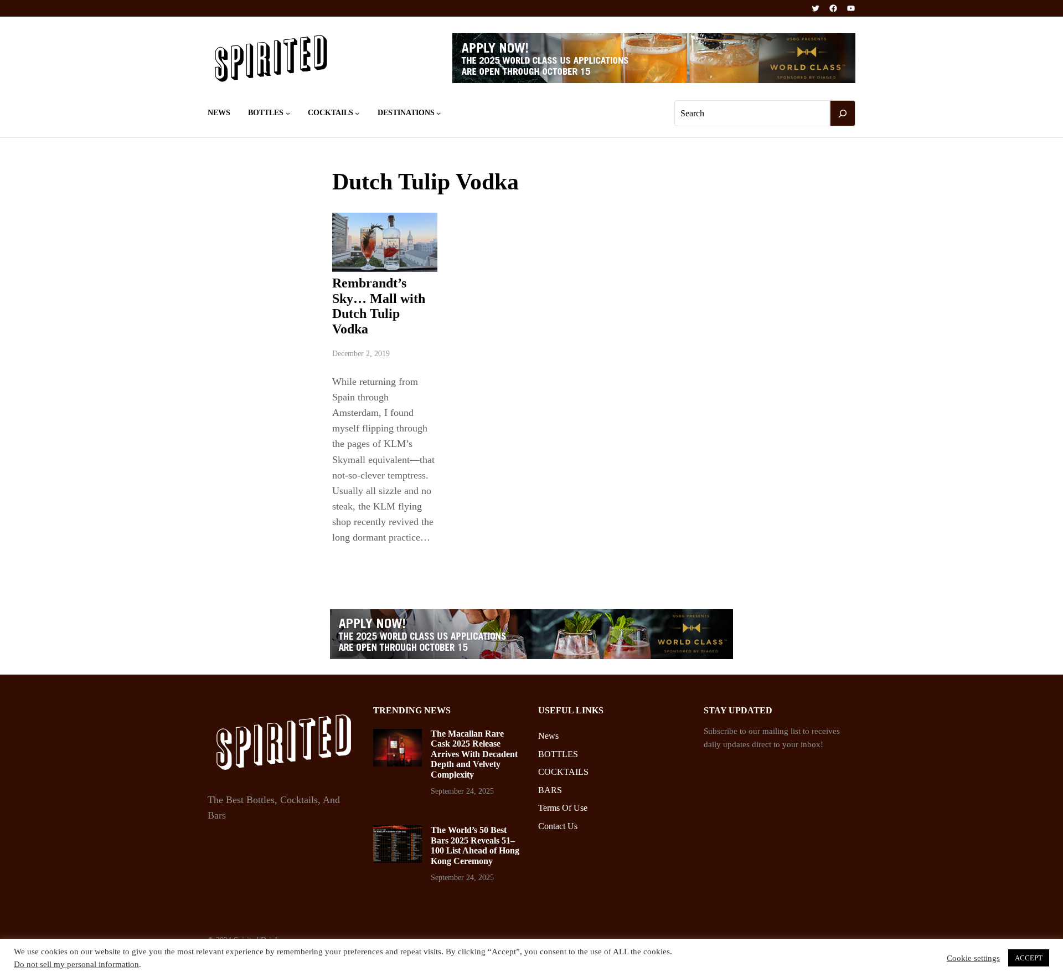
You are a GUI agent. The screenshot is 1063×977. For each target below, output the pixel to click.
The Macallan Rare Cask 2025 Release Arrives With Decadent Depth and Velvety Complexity (474, 754)
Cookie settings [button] (973, 958)
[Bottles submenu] (288, 113)
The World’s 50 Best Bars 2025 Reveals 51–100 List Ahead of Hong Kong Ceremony (475, 845)
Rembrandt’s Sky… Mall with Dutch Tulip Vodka (378, 306)
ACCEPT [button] (1029, 958)
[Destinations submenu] (438, 113)
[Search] (842, 113)
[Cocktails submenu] (357, 113)
